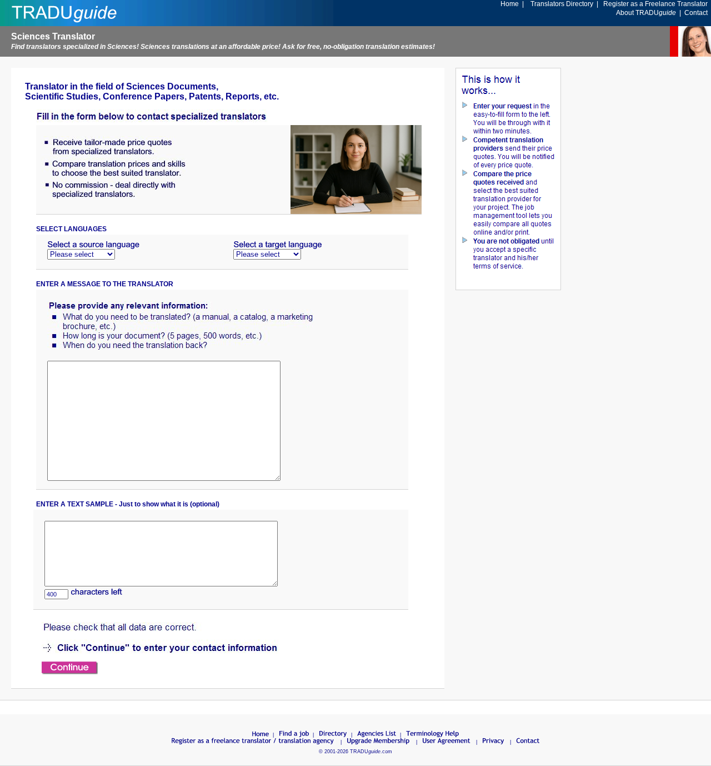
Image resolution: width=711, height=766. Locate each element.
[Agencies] (377, 735)
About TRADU (646, 13)
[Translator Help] (432, 735)
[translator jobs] (294, 735)
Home (509, 4)
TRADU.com (371, 751)
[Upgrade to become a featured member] (379, 742)
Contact (696, 13)
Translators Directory (561, 4)
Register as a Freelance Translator (655, 4)
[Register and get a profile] (253, 742)
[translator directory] (333, 735)
